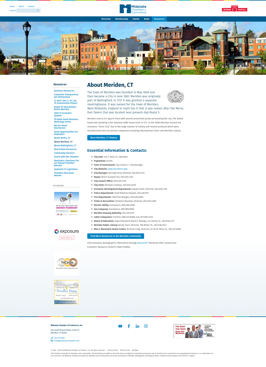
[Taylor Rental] (234, 8)
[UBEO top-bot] (66, 204)
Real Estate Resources (65, 149)
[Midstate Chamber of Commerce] (133, 8)
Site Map (135, 350)
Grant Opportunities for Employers (66, 133)
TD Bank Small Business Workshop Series (66, 120)
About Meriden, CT (63, 141)
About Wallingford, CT (65, 145)
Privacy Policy (113, 350)
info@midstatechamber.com (66, 340)
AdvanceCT (142, 242)
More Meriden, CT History (103, 137)
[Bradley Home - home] (66, 292)
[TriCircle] (66, 263)
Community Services (64, 153)
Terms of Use (125, 350)
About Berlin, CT (62, 137)
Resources (159, 19)
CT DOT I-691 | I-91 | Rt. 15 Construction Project (65, 102)
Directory (106, 19)
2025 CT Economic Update (63, 114)
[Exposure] (66, 233)
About (21, 6)
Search (13, 10)
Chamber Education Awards (64, 174)
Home (12, 6)
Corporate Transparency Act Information (66, 96)
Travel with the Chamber (66, 156)
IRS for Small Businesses (60, 127)
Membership (121, 19)
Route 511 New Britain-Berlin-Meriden (65, 108)
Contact (31, 6)
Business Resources (64, 90)
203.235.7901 (59, 338)
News (146, 19)
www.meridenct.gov (118, 168)
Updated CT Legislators (66, 169)
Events (136, 19)
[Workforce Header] (194, 331)
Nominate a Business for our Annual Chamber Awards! (66, 163)
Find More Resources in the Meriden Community (115, 236)
